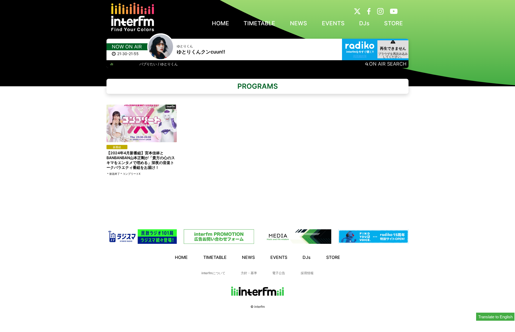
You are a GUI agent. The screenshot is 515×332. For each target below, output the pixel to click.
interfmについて (213, 273)
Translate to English (495, 317)
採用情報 (307, 273)
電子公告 (278, 273)
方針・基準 (249, 273)
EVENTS (333, 23)
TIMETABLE (259, 23)
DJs (364, 23)
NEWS (298, 23)
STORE (393, 23)
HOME (220, 23)
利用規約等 (360, 56)
